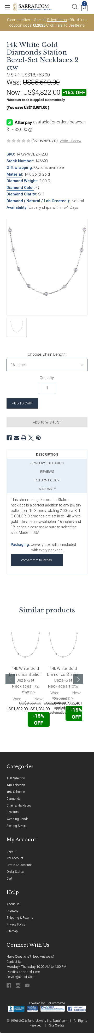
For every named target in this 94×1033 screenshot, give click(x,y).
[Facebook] (9, 437)
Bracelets (13, 812)
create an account (19, 865)
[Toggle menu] (7, 7)
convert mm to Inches (36, 560)
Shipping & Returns (20, 917)
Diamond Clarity (21, 194)
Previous (10, 679)
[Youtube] (27, 985)
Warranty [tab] (47, 489)
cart (9, 878)
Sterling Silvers (17, 826)
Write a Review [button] (70, 141)
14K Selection (16, 785)
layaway (12, 911)
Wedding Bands (17, 819)
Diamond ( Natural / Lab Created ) (38, 201)
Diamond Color (20, 187)
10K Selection (16, 778)
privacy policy (16, 924)
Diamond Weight (22, 180)
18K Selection (16, 792)
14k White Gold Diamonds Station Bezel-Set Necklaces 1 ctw (63, 677)
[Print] (23, 437)
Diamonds (14, 799)
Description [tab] (47, 454)
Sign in (11, 851)
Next (78, 679)
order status (15, 872)
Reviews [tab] (47, 472)
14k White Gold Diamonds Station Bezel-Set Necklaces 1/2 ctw (25, 680)
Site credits (56, 1025)
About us (13, 904)
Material (14, 174)
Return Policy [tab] (47, 480)
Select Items (57, 20)
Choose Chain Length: (47, 354)
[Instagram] (18, 985)
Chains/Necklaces (19, 805)
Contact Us (14, 962)
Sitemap (12, 931)
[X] (31, 437)
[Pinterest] (38, 437)
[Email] (16, 437)
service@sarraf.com (20, 977)
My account (15, 858)
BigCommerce (55, 1003)
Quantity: (47, 377)
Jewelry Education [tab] (47, 463)
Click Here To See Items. (65, 25)
